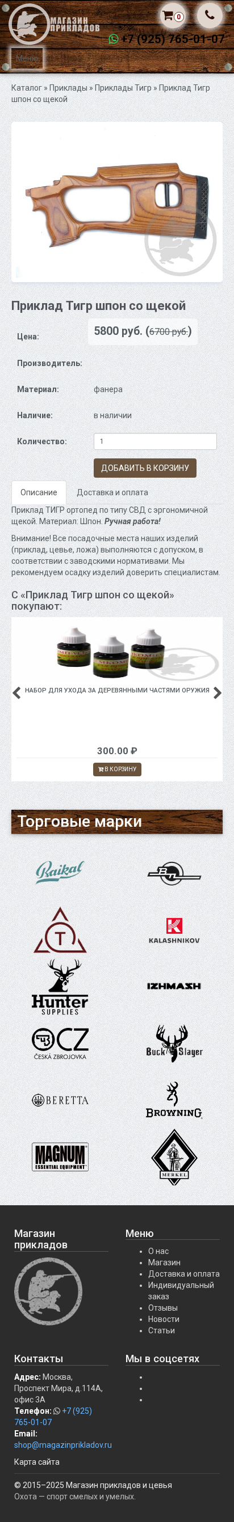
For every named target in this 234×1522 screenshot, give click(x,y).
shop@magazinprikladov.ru (63, 1444)
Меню (27, 58)
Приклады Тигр (123, 87)
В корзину (119, 769)
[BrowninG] (174, 1099)
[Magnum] (60, 1156)
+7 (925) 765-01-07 (173, 39)
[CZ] (60, 1043)
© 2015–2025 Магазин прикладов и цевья (93, 1485)
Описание (38, 492)
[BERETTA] (60, 1099)
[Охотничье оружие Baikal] (60, 873)
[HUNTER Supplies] (60, 986)
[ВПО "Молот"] (174, 873)
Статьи (161, 1330)
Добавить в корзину (145, 468)
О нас (158, 1251)
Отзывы (163, 1307)
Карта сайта (37, 1461)
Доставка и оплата (112, 492)
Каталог (26, 87)
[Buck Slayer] (174, 1043)
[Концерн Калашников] (174, 929)
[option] (117, 202)
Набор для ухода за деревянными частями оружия (117, 690)
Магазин (164, 1262)
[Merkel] (174, 1156)
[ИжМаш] (174, 986)
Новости (163, 1319)
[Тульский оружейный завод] (60, 929)
